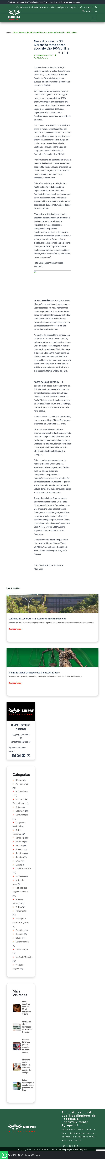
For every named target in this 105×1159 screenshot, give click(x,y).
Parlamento (21, 911)
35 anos (19, 780)
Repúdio (19, 934)
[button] (67, 53)
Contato (86, 7)
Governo (19, 849)
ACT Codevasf (22, 784)
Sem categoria (22, 942)
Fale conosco (40, 7)
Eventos (19, 845)
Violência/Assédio (24, 957)
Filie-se (23, 7)
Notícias (9, 33)
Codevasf (20, 811)
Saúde (18, 938)
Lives (18, 861)
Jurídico (19, 857)
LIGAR (13, 1155)
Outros (19, 907)
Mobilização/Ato (23, 868)
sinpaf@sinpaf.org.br (65, 7)
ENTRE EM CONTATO (30, 1155)
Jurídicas (20, 853)
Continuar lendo (15, 629)
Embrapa (20, 841)
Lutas (18, 865)
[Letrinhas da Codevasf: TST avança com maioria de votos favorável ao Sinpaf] (52, 603)
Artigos (19, 807)
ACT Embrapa (22, 791)
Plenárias (20, 930)
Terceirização (22, 949)
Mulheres (20, 876)
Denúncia (20, 838)
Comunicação (22, 815)
